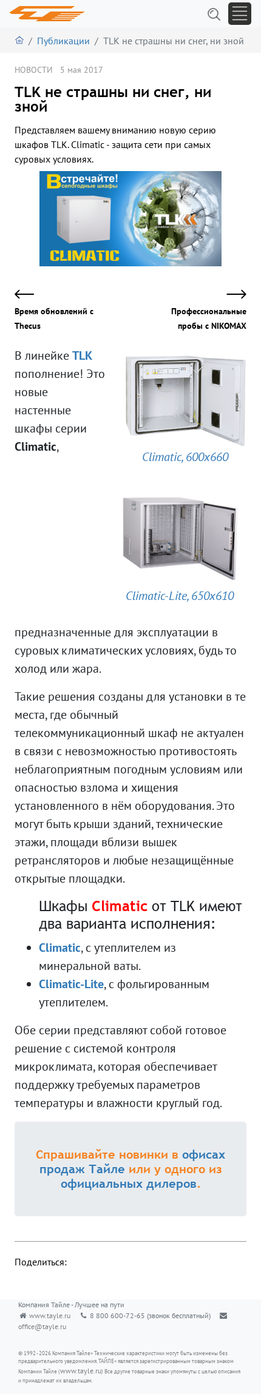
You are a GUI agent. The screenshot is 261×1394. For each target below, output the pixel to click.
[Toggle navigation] (239, 13)
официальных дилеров (129, 1183)
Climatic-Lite (71, 984)
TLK (82, 355)
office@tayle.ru (42, 1326)
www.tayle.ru (49, 1315)
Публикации (63, 41)
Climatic (60, 947)
